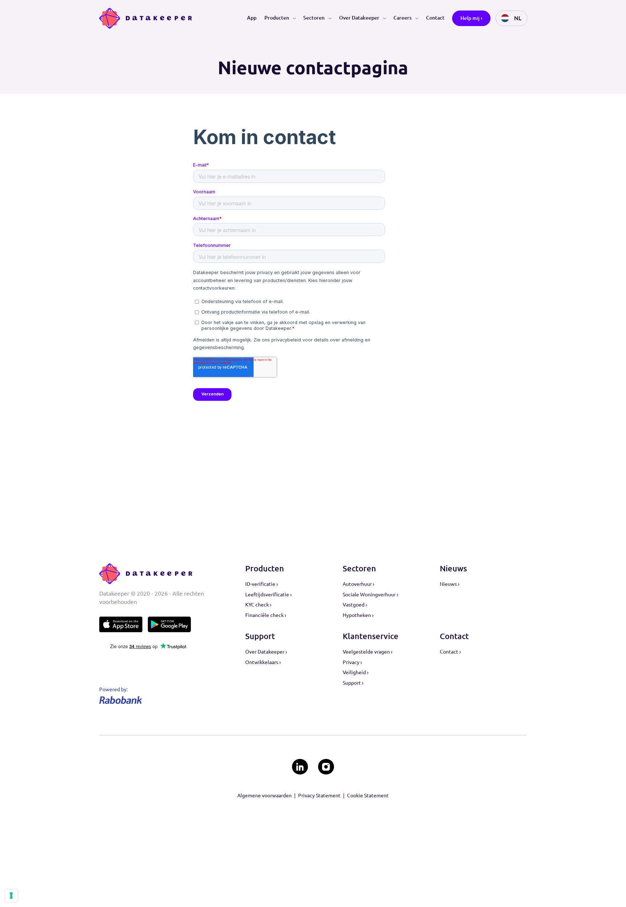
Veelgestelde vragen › (367, 652)
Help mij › (471, 18)
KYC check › (258, 605)
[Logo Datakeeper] (145, 18)
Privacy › (352, 662)
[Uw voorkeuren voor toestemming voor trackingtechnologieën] (11, 895)
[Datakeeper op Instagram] (326, 766)
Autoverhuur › (358, 584)
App (251, 18)
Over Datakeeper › (266, 652)
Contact (435, 18)
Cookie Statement (368, 795)
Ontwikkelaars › (263, 662)
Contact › (450, 652)
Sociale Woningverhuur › (370, 594)
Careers (402, 18)
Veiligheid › (355, 672)
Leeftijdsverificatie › (268, 594)
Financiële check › (265, 615)
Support (260, 636)
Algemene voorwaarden (264, 795)
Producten (276, 18)
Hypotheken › (358, 615)
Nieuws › (449, 584)
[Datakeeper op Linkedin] (300, 766)
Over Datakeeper (359, 18)
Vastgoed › (355, 605)
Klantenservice (370, 636)
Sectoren (314, 18)
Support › (353, 683)
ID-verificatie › (261, 584)
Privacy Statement (319, 795)
